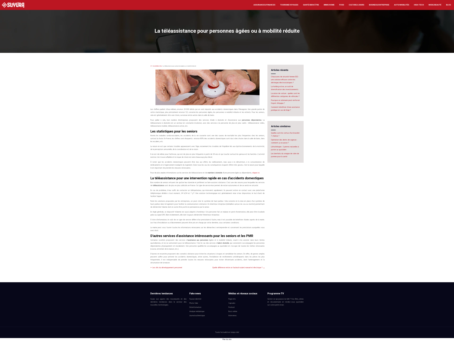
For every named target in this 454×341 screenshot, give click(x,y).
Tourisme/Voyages (289, 5)
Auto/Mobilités (401, 5)
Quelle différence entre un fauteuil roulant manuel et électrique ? (237, 267)
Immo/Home (329, 5)
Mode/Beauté (435, 5)
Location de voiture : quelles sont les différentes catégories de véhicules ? (285, 95)
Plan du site (227, 339)
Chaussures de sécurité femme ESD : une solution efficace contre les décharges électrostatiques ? (285, 79)
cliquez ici (256, 172)
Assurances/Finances (264, 5)
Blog (448, 5)
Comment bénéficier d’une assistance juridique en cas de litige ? (285, 109)
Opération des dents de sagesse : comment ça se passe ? (284, 141)
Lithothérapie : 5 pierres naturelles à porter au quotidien (285, 148)
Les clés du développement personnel (167, 267)
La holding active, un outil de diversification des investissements (284, 88)
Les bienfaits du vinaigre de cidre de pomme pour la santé (285, 155)
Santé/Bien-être (311, 5)
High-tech (419, 5)
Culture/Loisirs (356, 5)
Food (341, 5)
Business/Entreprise (379, 5)
